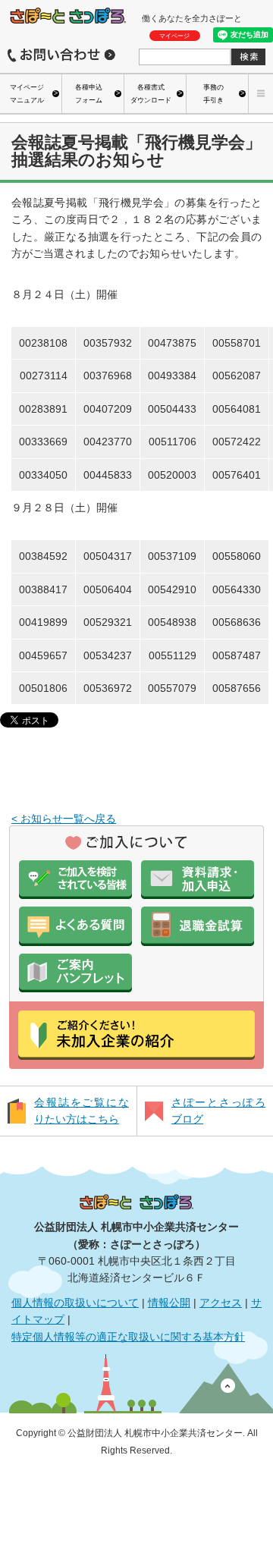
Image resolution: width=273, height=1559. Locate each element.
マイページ (174, 35)
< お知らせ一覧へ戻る (63, 819)
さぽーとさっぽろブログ (218, 1110)
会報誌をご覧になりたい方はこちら (81, 1110)
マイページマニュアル (27, 93)
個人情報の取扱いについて (75, 1303)
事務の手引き (213, 93)
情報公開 (169, 1303)
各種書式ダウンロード (150, 93)
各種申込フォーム (88, 93)
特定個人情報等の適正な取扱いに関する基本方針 (128, 1337)
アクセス (220, 1303)
